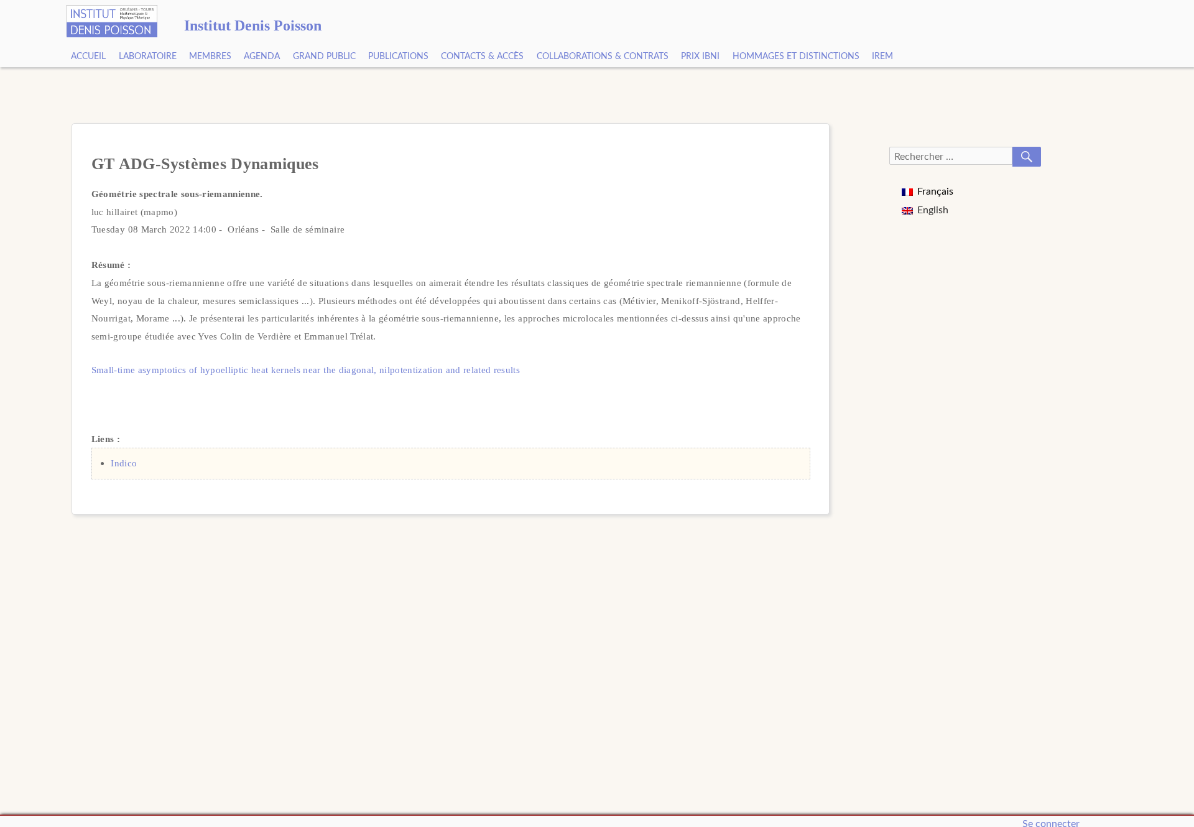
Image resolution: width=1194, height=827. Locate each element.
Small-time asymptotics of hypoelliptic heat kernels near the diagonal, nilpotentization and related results (305, 369)
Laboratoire (148, 56)
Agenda (262, 56)
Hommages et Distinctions (796, 56)
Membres (210, 56)
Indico (124, 463)
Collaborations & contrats (603, 56)
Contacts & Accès (482, 56)
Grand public (324, 56)
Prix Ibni (700, 56)
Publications (398, 56)
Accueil (88, 56)
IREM (882, 56)
